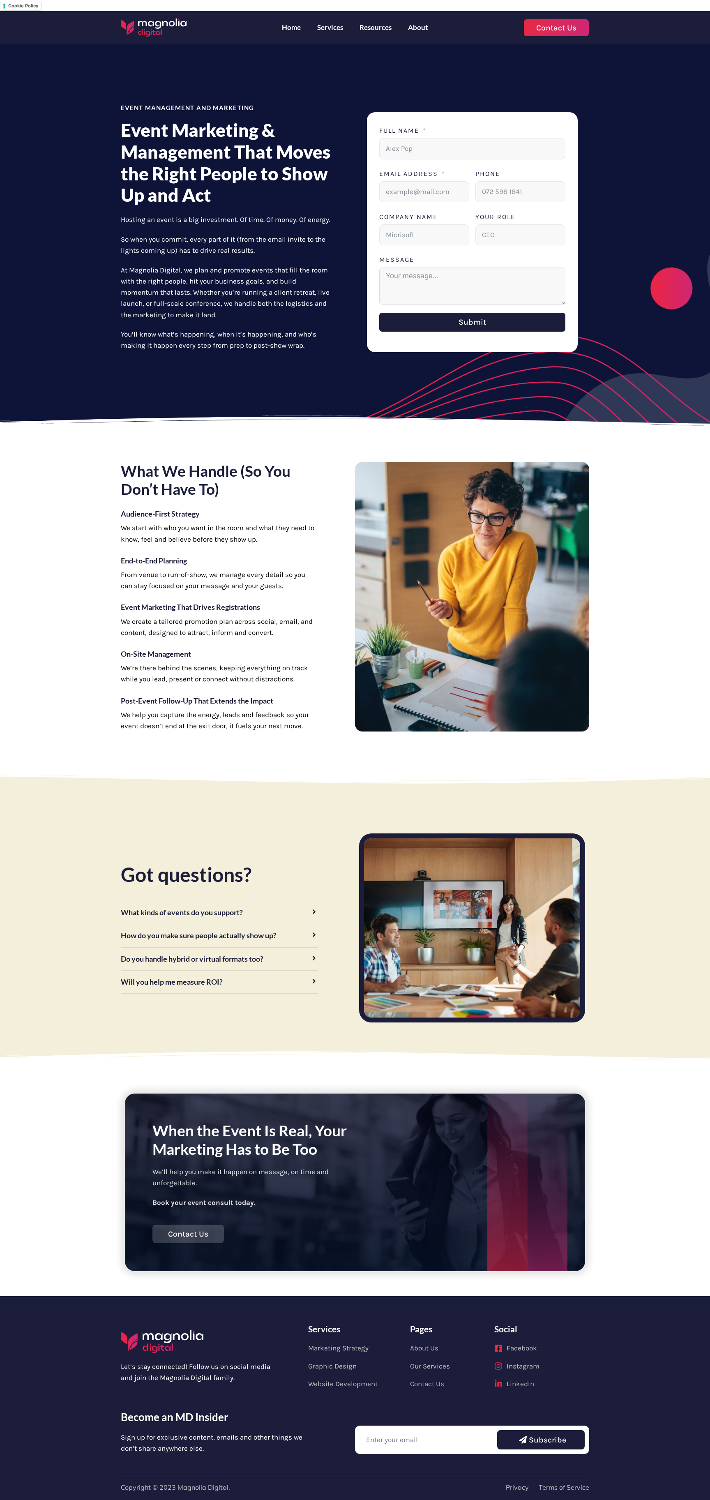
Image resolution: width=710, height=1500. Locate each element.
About (418, 27)
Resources (376, 27)
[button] (219, 912)
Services (330, 27)
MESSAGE (396, 259)
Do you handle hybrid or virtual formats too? (192, 959)
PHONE (487, 174)
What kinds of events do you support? (182, 912)
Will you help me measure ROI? (172, 982)
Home (291, 27)
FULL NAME (399, 130)
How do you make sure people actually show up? (199, 935)
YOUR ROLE (495, 217)
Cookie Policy (23, 6)
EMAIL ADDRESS (408, 174)
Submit (472, 322)
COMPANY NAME (408, 217)
